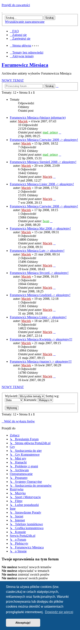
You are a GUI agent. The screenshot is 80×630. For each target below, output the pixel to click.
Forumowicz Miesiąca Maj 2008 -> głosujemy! (40, 228)
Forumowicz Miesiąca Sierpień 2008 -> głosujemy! (43, 162)
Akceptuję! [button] (23, 622)
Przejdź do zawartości (16, 5)
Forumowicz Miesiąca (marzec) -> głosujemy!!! (41, 361)
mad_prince (50, 132)
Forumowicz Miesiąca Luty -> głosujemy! (37, 250)
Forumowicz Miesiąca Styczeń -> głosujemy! (39, 273)
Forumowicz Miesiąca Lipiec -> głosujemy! (38, 317)
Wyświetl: (12, 396)
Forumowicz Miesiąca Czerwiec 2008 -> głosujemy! (44, 206)
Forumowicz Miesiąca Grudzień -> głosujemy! (40, 295)
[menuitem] (14, 31)
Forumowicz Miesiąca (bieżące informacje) (38, 117)
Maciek (23, 121)
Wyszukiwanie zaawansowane (25, 21)
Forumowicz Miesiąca (25, 65)
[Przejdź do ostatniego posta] (60, 132)
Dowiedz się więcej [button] (59, 612)
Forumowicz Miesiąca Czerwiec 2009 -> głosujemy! (44, 139)
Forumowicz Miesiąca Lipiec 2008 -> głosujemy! (42, 184)
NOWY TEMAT (13, 80)
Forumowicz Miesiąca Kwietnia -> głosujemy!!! (41, 339)
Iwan (46, 221)
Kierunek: (31, 400)
